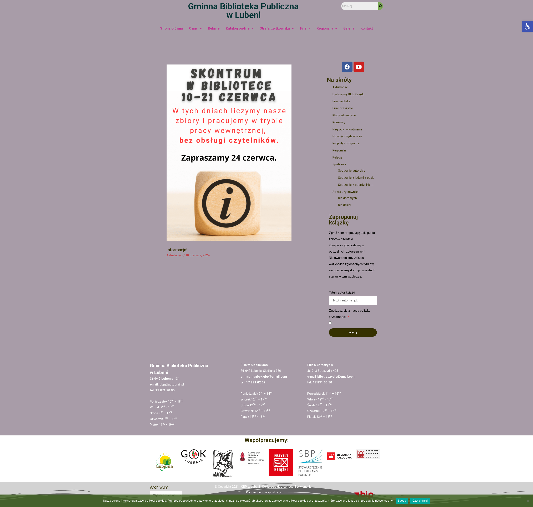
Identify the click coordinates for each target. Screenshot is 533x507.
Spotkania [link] (339, 164)
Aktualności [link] (175, 255)
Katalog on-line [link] (238, 28)
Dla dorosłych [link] (347, 198)
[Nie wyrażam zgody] (528, 501)
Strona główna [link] (171, 28)
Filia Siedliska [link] (341, 101)
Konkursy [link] (339, 122)
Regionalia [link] (325, 28)
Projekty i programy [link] (346, 143)
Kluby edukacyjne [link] (344, 115)
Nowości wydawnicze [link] (347, 136)
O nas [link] (193, 28)
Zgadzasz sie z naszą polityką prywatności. (349, 314)
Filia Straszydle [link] (343, 108)
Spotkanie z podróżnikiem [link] (355, 185)
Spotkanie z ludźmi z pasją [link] (356, 178)
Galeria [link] (348, 28)
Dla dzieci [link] (344, 205)
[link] (527, 26)
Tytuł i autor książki (342, 292)
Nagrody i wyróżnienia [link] (347, 129)
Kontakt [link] (367, 28)
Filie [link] (303, 28)
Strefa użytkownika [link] (275, 28)
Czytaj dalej (420, 500)
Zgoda (402, 500)
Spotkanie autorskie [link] (351, 170)
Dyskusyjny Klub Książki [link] (348, 94)
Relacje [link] (214, 28)
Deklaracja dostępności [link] (278, 486)
